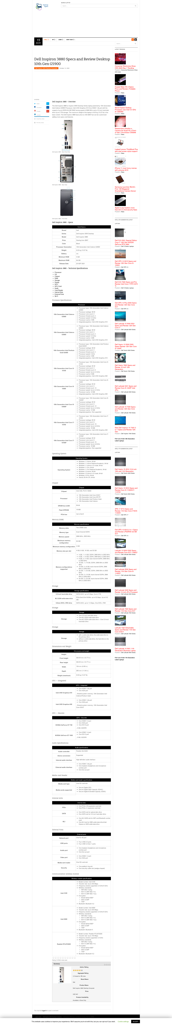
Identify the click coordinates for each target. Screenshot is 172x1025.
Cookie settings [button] (123, 1021)
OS (56, 274)
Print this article (40, 122)
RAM (56, 278)
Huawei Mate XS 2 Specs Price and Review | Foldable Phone (125, 89)
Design (57, 282)
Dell (45, 39)
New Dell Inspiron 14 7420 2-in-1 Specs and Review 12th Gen (125, 430)
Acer (60, 39)
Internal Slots (59, 292)
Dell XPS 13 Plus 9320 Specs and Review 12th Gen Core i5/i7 (126, 305)
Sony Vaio (69, 39)
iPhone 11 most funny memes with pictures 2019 (126, 169)
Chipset (57, 276)
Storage (57, 280)
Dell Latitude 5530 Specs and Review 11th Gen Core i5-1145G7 (125, 571)
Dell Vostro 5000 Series (128, 350)
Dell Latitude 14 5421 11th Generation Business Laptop (125, 649)
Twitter (38, 103)
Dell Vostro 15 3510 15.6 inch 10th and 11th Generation (125, 470)
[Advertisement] (99, 21)
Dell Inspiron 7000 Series (128, 433)
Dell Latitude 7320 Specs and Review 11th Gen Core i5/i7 (125, 610)
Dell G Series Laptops (127, 246)
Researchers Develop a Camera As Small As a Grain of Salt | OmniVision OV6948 (125, 130)
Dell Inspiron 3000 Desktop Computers (46, 68)
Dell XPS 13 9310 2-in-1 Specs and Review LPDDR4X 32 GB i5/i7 (126, 532)
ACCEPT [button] (135, 1022)
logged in (44, 1010)
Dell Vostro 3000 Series (128, 473)
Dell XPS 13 (124, 267)
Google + (39, 111)
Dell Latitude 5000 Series (128, 329)
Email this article (40, 119)
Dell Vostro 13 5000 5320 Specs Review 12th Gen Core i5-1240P (126, 346)
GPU (56, 284)
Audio (56, 288)
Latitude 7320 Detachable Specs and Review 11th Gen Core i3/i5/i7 (125, 630)
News (122, 93)
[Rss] (132, 39)
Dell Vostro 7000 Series (128, 371)
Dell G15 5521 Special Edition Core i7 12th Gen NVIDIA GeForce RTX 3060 (126, 242)
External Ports (59, 294)
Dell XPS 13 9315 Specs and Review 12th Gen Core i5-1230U (125, 263)
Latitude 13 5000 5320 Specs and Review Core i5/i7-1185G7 (126, 551)
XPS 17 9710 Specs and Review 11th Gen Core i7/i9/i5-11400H (126, 511)
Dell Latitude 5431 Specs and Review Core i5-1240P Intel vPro (125, 388)
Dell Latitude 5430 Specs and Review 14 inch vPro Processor (126, 591)
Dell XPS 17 (124, 515)
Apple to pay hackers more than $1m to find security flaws (126, 209)
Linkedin (39, 115)
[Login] (135, 39)
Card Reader (59, 290)
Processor (58, 272)
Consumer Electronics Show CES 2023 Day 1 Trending (125, 67)
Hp (53, 39)
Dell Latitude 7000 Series (128, 413)
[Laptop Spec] (41, 6)
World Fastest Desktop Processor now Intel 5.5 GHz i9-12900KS (125, 110)
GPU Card (58, 286)
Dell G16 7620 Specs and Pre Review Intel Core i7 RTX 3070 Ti (126, 284)
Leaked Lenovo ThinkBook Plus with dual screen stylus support (126, 150)
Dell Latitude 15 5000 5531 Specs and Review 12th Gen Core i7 (125, 326)
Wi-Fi (56, 296)
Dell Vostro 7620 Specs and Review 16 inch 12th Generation (125, 367)
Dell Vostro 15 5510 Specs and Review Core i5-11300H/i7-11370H (126, 490)
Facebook (39, 107)
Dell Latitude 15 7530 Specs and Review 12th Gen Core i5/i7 (125, 409)
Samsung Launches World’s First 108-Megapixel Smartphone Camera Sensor (125, 189)
